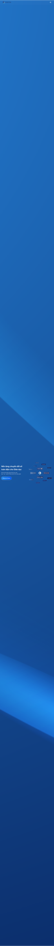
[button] (50, 2)
